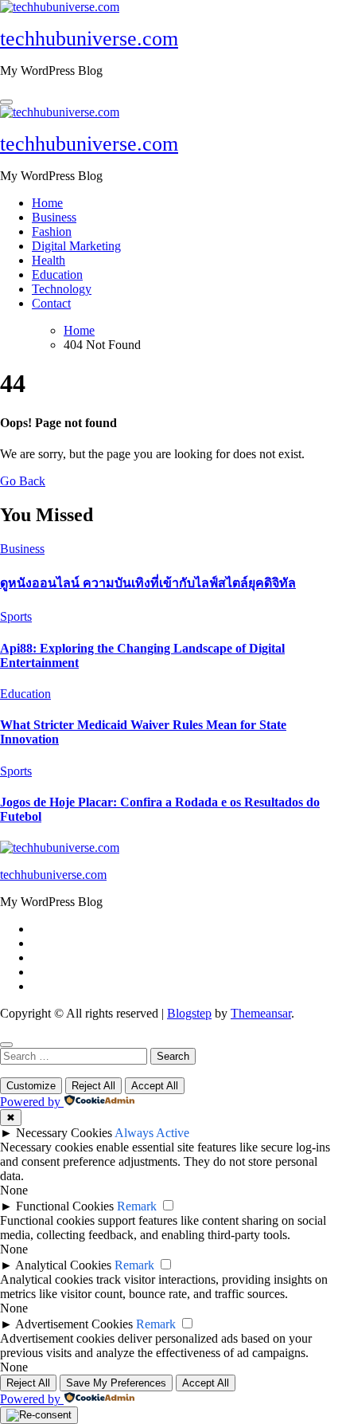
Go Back (22, 481)
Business (54, 217)
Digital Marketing (76, 246)
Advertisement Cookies (74, 1324)
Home (47, 203)
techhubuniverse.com (89, 38)
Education (57, 274)
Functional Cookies (65, 1206)
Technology (61, 289)
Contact (51, 303)
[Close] (6, 1044)
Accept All (154, 1086)
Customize (31, 1086)
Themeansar (261, 1013)
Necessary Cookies (64, 1133)
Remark (137, 1206)
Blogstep (189, 1013)
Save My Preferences (116, 1383)
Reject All (93, 1086)
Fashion (52, 231)
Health (48, 260)
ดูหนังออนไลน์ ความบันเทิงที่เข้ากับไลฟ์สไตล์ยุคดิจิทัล (148, 583)
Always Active (152, 1133)
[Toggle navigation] (6, 102)
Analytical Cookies (63, 1265)
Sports (16, 616)
